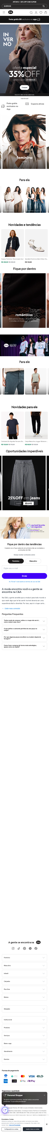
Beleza (6, 997)
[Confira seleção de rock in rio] (24, 355)
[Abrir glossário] (27, 1009)
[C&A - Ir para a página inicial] (10, 12)
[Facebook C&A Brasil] (35, 948)
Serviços (7, 1035)
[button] (31, 12)
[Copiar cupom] (43, 6)
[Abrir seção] (28, 957)
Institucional (8, 1020)
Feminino (15, 561)
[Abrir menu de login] (36, 12)
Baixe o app (7, 1043)
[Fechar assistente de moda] (44, 1095)
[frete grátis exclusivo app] (24, 22)
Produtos (7, 1027)
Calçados (7, 981)
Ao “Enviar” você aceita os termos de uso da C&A (24, 582)
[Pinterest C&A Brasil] (24, 948)
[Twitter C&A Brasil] (30, 948)
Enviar (24, 576)
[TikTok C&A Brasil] (18, 948)
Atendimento (8, 1051)
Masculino (33, 561)
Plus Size (7, 989)
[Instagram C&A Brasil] (13, 948)
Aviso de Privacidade (14, 1125)
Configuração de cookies (11, 1129)
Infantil (6, 973)
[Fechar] (46, 1124)
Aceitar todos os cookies (32, 1129)
